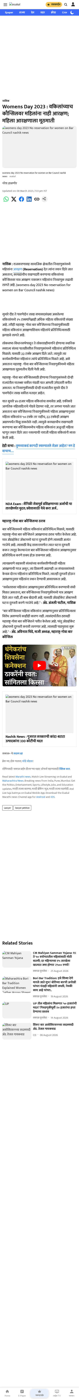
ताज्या (22, 12)
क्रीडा (53, 12)
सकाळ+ (72, 1396)
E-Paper (22, 1396)
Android (40, 797)
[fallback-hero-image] (16, 959)
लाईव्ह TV (57, 1396)
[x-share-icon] (14, 201)
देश (32, 12)
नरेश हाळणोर (9, 183)
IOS (53, 797)
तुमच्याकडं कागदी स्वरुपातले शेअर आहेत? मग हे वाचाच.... (38, 448)
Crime (65, 12)
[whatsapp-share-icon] (6, 201)
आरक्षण (17, 269)
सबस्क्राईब (55, 4)
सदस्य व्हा (18, 753)
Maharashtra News (13, 780)
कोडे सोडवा (27, 761)
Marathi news (23, 776)
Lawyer (7, 808)
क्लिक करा (64, 769)
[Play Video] (39, 665)
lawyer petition (22, 808)
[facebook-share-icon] (21, 201)
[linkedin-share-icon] (29, 201)
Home (7, 1396)
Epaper (9, 12)
